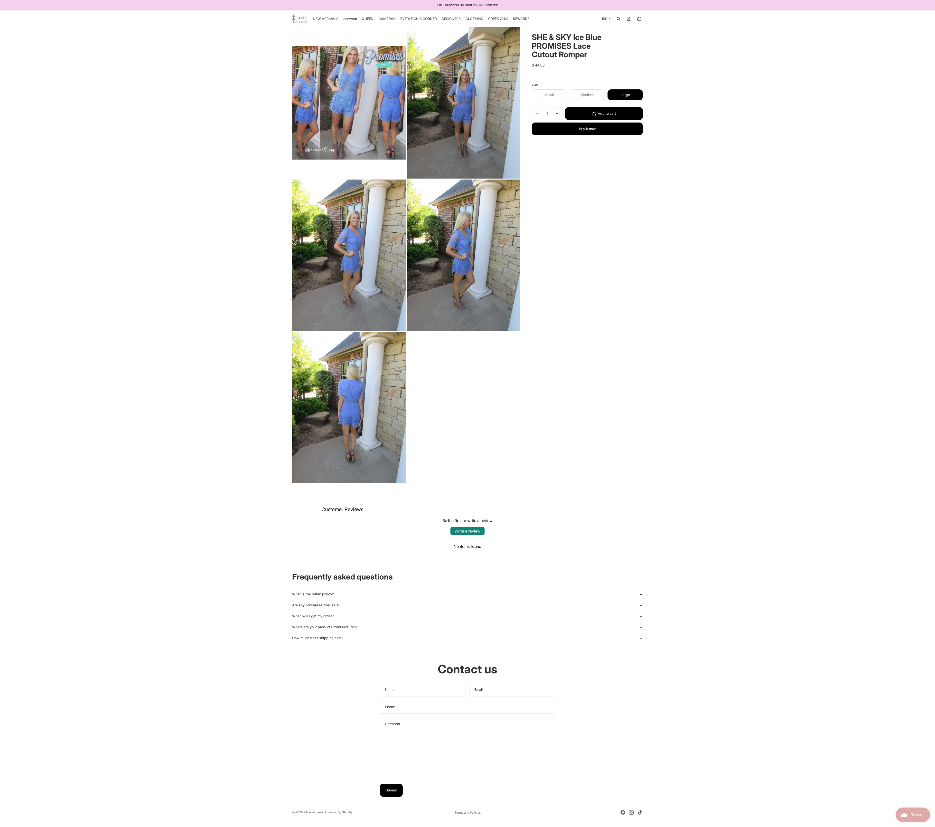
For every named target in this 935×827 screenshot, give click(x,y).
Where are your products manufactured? (324, 627)
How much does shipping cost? (317, 638)
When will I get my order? (313, 616)
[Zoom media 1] (349, 102)
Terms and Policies (468, 812)
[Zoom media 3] (349, 255)
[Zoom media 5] (349, 407)
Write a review (467, 531)
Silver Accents (313, 812)
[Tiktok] (640, 812)
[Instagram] (631, 812)
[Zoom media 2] (463, 102)
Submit (391, 790)
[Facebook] (623, 812)
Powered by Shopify (339, 812)
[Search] (618, 18)
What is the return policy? (313, 594)
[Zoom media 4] (463, 255)
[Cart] (639, 18)
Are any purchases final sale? (316, 605)
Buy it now (587, 129)
